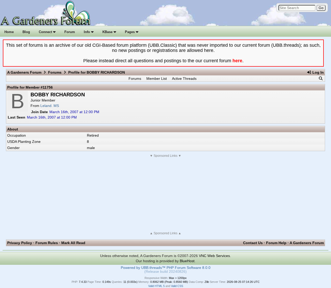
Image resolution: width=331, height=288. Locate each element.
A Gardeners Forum (24, 72)
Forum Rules (46, 243)
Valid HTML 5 (156, 285)
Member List (156, 78)
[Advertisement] (165, 194)
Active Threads (184, 78)
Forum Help (276, 243)
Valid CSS (177, 285)
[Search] (320, 78)
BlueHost (187, 261)
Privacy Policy (19, 243)
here (237, 60)
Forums (55, 72)
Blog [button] (26, 32)
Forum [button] (69, 32)
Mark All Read (73, 243)
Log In (317, 72)
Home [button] (9, 32)
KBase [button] (108, 32)
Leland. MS (49, 106)
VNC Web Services (214, 256)
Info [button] (87, 32)
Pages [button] (130, 32)
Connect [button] (46, 32)
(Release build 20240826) (165, 272)
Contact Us (253, 243)
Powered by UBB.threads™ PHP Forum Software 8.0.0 (165, 268)
